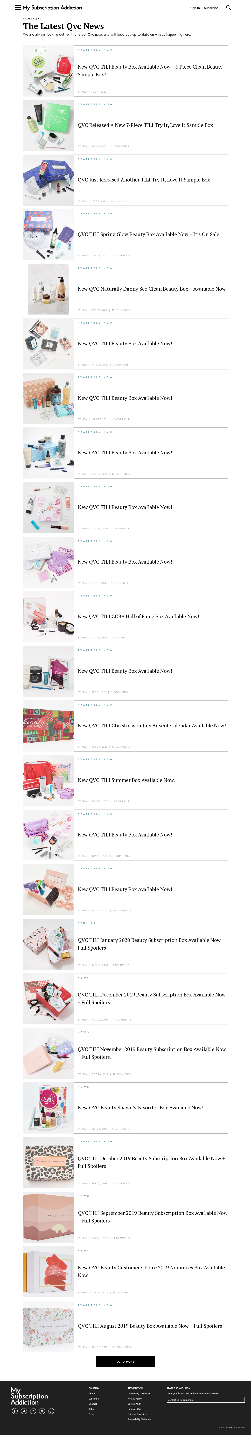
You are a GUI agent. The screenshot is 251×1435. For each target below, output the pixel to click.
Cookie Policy (134, 1403)
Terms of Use (134, 1408)
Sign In (195, 7)
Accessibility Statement (139, 1419)
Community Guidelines (139, 1393)
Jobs (91, 1408)
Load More (125, 1361)
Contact (93, 1403)
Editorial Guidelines (137, 1414)
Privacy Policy (135, 1398)
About (92, 1393)
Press (91, 1414)
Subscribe (211, 7)
